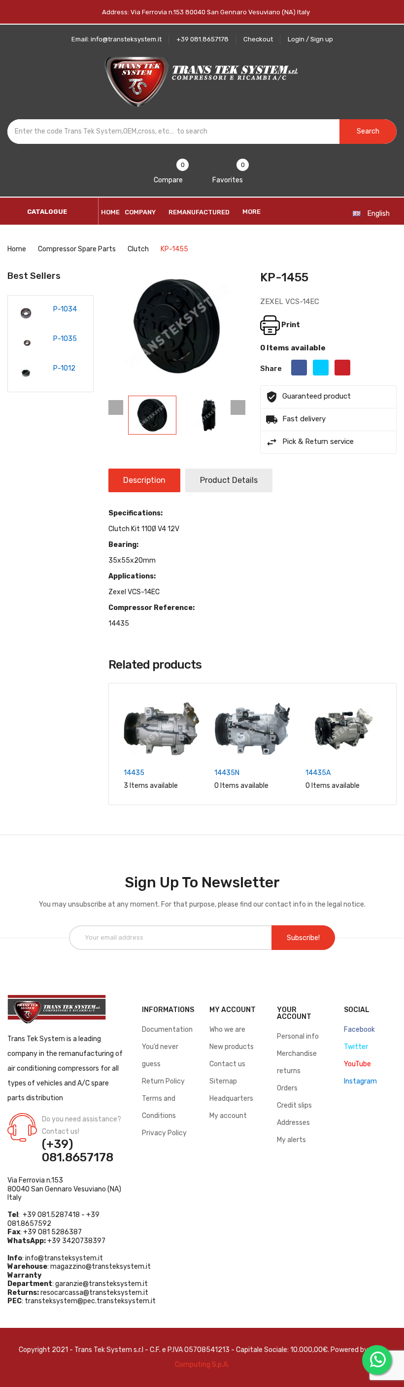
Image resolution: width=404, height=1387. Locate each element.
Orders (287, 1088)
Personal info (298, 1036)
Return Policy (163, 1081)
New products (231, 1047)
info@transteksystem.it (64, 1258)
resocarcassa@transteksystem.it (94, 1292)
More (251, 211)
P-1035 (65, 339)
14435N (226, 773)
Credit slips (294, 1105)
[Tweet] (321, 367)
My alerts (291, 1140)
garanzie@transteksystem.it (101, 1284)
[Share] (299, 367)
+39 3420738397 (76, 1241)
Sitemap (223, 1081)
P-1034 (65, 309)
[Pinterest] (342, 367)
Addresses (293, 1122)
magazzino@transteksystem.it (100, 1266)
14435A (318, 773)
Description (144, 480)
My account (228, 1116)
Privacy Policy (164, 1133)
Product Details (229, 480)
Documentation (167, 1029)
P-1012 (64, 368)
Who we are (227, 1029)
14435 (134, 773)
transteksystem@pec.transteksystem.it (90, 1301)
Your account (294, 1013)
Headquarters (231, 1098)
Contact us (227, 1064)
